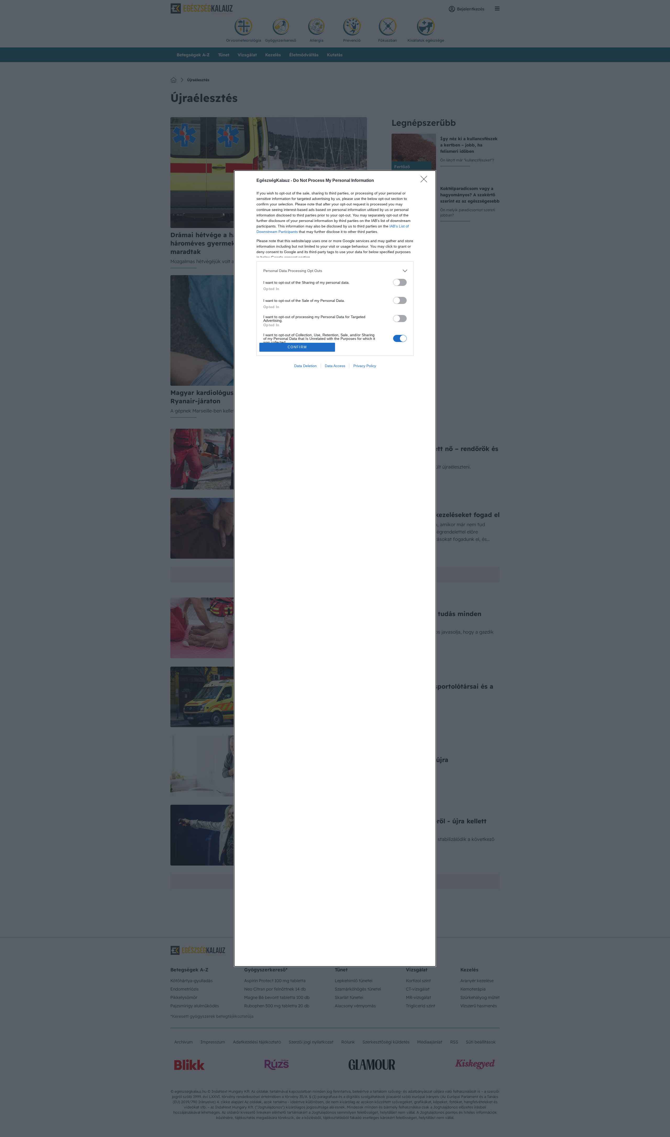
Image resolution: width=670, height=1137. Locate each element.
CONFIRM (297, 347)
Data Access (335, 366)
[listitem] (335, 271)
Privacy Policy (364, 366)
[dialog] (335, 568)
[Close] (426, 181)
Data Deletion (305, 366)
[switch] (400, 282)
